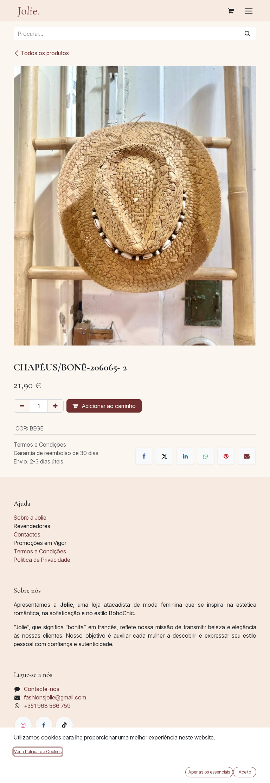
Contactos (27, 534)
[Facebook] (144, 456)
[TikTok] (64, 725)
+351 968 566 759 (47, 705)
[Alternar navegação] (248, 11)
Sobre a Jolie (30, 517)
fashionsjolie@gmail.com (55, 697)
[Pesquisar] (247, 33)
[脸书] (44, 725)
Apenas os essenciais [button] (209, 772)
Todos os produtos (45, 53)
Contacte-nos (41, 688)
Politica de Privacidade (42, 559)
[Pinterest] (226, 456)
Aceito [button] (245, 772)
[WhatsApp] (205, 456)
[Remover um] (22, 406)
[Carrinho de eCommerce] (230, 11)
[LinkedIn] (185, 456)
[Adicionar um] (55, 406)
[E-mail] (246, 456)
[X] (164, 456)
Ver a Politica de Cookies (38, 751)
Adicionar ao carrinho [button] (108, 405)
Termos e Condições (40, 551)
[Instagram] (23, 725)
